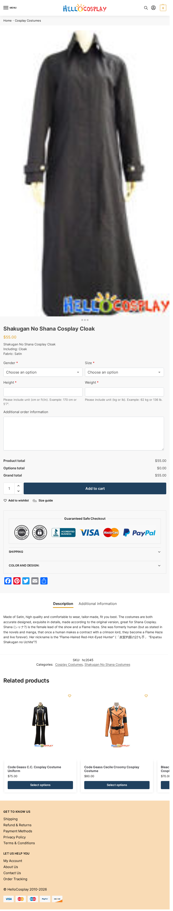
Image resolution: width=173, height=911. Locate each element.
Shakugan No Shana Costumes (107, 664)
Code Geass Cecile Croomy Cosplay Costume (111, 769)
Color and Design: (24, 565)
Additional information (98, 604)
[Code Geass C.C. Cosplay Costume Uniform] (40, 725)
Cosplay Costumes (28, 20)
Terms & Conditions (19, 843)
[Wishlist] (69, 695)
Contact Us (12, 873)
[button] (162, 8)
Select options (40, 785)
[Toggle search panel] (146, 8)
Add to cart (95, 488)
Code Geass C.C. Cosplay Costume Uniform (34, 769)
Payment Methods (17, 831)
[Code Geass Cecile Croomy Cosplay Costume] (117, 725)
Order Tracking (15, 879)
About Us (10, 867)
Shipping (16, 551)
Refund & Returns (17, 825)
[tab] (63, 603)
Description (63, 604)
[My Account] (153, 8)
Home (7, 20)
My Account (12, 861)
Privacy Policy (14, 837)
